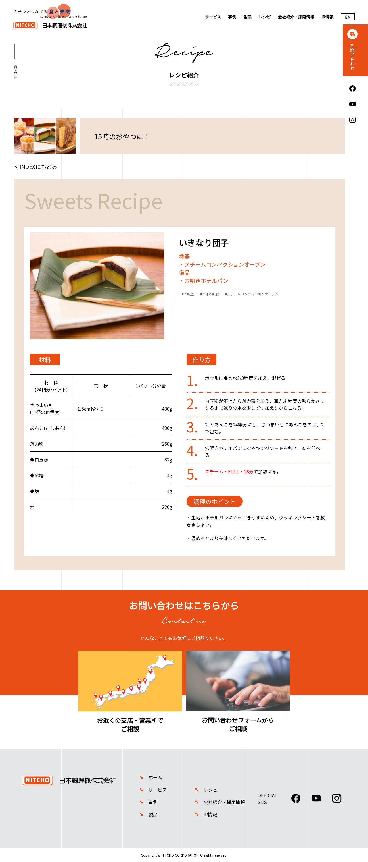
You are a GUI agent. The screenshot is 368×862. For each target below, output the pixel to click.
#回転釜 (188, 293)
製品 (248, 17)
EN (347, 17)
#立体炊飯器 (209, 293)
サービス (213, 17)
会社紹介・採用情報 (296, 17)
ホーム (155, 777)
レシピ (265, 17)
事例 (232, 17)
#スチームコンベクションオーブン (251, 293)
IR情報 (327, 17)
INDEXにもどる (38, 167)
